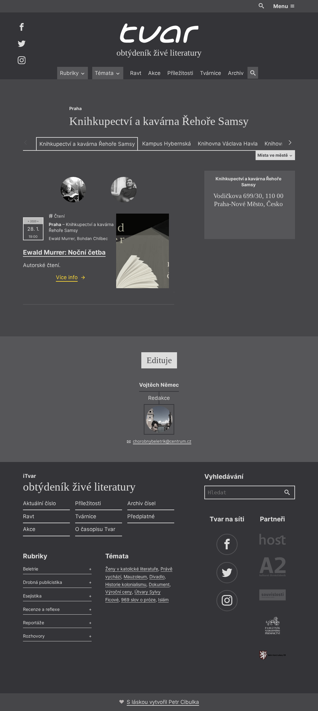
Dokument (159, 584)
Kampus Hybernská (166, 144)
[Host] (272, 540)
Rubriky (70, 73)
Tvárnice (210, 73)
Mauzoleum (135, 576)
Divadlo (157, 576)
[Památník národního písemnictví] (272, 626)
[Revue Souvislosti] (272, 595)
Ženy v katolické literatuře (131, 568)
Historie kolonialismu (125, 584)
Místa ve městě (273, 155)
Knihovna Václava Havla (228, 144)
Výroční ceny (118, 591)
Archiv (235, 73)
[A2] (272, 568)
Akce (154, 73)
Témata (105, 73)
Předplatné (141, 516)
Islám (163, 599)
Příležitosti (180, 73)
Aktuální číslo (39, 503)
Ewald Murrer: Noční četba (64, 252)
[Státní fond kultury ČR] (272, 655)
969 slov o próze (138, 599)
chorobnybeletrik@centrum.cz (162, 441)
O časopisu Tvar (95, 529)
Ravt (135, 73)
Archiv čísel (141, 503)
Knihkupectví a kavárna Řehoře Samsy (87, 144)
